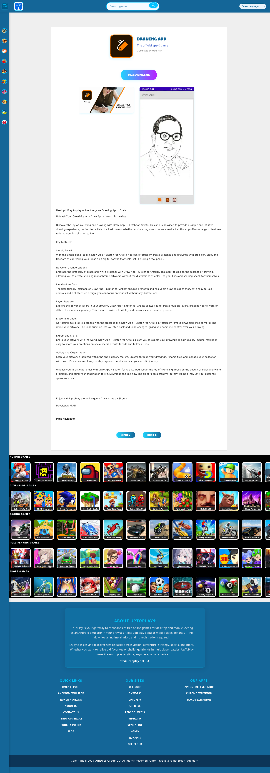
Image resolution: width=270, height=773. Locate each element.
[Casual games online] (5, 61)
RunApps (135, 737)
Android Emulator (71, 693)
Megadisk (135, 718)
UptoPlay (135, 699)
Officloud (135, 744)
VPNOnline (135, 725)
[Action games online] (5, 30)
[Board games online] (5, 51)
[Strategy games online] (5, 102)
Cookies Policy (70, 725)
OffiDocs (135, 687)
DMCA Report (71, 687)
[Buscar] (153, 5)
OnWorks (135, 693)
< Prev (125, 435)
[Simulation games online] (5, 81)
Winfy (135, 731)
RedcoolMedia (135, 712)
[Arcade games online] (5, 41)
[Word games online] (5, 112)
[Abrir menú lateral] (5, 6)
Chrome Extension (199, 693)
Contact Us (71, 712)
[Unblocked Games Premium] (5, 122)
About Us (71, 705)
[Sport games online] (5, 91)
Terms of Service (70, 718)
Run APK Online (71, 699)
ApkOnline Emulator (199, 687)
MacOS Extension (199, 699)
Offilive (135, 705)
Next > (152, 435)
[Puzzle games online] (5, 71)
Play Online (139, 75)
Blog (71, 731)
